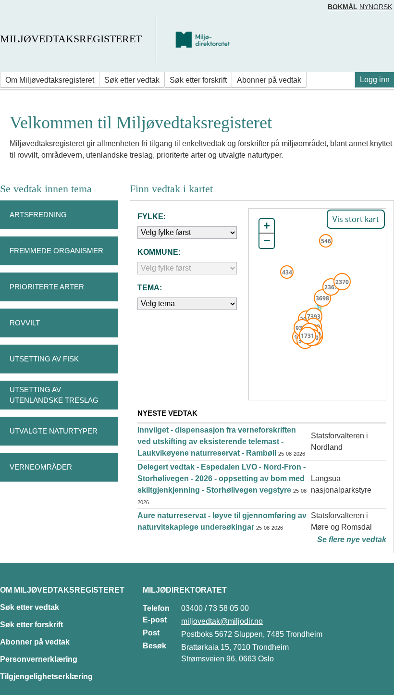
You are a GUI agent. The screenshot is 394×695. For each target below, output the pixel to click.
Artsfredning (38, 215)
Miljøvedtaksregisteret (71, 39)
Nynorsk (375, 7)
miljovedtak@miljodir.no (222, 621)
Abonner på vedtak (269, 80)
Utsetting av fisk (44, 359)
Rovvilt (25, 323)
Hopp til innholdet (38, 11)
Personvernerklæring (38, 659)
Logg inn (375, 79)
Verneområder (41, 467)
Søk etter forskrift (198, 80)
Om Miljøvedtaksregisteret (49, 80)
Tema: (149, 288)
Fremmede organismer (56, 251)
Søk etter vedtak (132, 80)
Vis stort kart (355, 219)
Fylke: (151, 216)
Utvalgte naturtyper (54, 431)
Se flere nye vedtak (351, 539)
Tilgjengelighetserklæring (46, 676)
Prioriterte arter (47, 287)
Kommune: (159, 252)
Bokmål (342, 7)
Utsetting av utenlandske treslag (54, 395)
